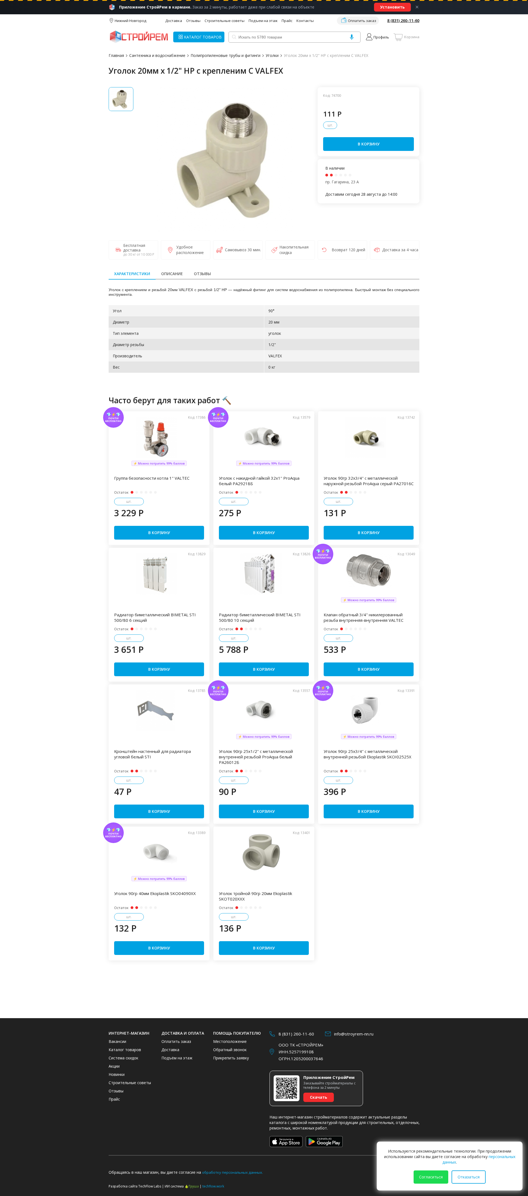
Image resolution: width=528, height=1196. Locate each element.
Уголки (272, 55)
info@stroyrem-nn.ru (353, 1034)
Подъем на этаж (263, 20)
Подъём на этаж (177, 1057)
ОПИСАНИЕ (172, 273)
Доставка (173, 20)
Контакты (305, 20)
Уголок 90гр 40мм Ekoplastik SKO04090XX (155, 893)
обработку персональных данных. (232, 1172)
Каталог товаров (125, 1049)
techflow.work (213, 1186)
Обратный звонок (230, 1049)
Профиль (381, 37)
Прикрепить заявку (231, 1057)
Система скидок (123, 1057)
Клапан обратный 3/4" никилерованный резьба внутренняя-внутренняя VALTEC (363, 617)
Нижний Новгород (130, 20)
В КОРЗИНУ (369, 144)
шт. (330, 125)
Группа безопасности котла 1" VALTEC (151, 478)
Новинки (117, 1074)
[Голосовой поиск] (351, 37)
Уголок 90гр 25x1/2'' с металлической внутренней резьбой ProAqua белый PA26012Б (256, 756)
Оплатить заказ (362, 20)
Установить (392, 7)
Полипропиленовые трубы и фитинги (225, 55)
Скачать (318, 1097)
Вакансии (117, 1041)
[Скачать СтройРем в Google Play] (324, 1141)
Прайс (287, 20)
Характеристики (132, 273)
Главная (116, 55)
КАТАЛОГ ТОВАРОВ (203, 37)
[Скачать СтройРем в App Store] (286, 1141)
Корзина (411, 36)
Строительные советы (224, 20)
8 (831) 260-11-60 (403, 20)
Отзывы (193, 20)
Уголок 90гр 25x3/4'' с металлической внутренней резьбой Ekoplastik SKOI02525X (367, 753)
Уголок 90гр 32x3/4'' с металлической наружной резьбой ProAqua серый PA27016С (369, 480)
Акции (114, 1066)
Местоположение (230, 1041)
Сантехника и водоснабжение (157, 55)
